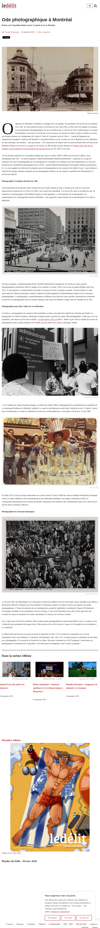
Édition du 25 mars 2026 (11, 853)
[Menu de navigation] (90, 6)
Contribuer (31, 924)
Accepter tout (84, 918)
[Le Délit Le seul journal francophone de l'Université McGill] (9, 5)
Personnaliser (52, 918)
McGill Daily (81, 924)
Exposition (46, 32)
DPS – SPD (68, 924)
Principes (20, 924)
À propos (9, 924)
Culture (39, 32)
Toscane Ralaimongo (12, 32)
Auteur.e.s (94, 924)
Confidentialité (54, 924)
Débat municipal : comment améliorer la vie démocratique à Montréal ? (48, 688)
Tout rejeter (68, 918)
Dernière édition (11, 740)
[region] (68, 907)
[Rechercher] (95, 5)
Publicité (42, 924)
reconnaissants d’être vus (47, 319)
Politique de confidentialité (60, 912)
